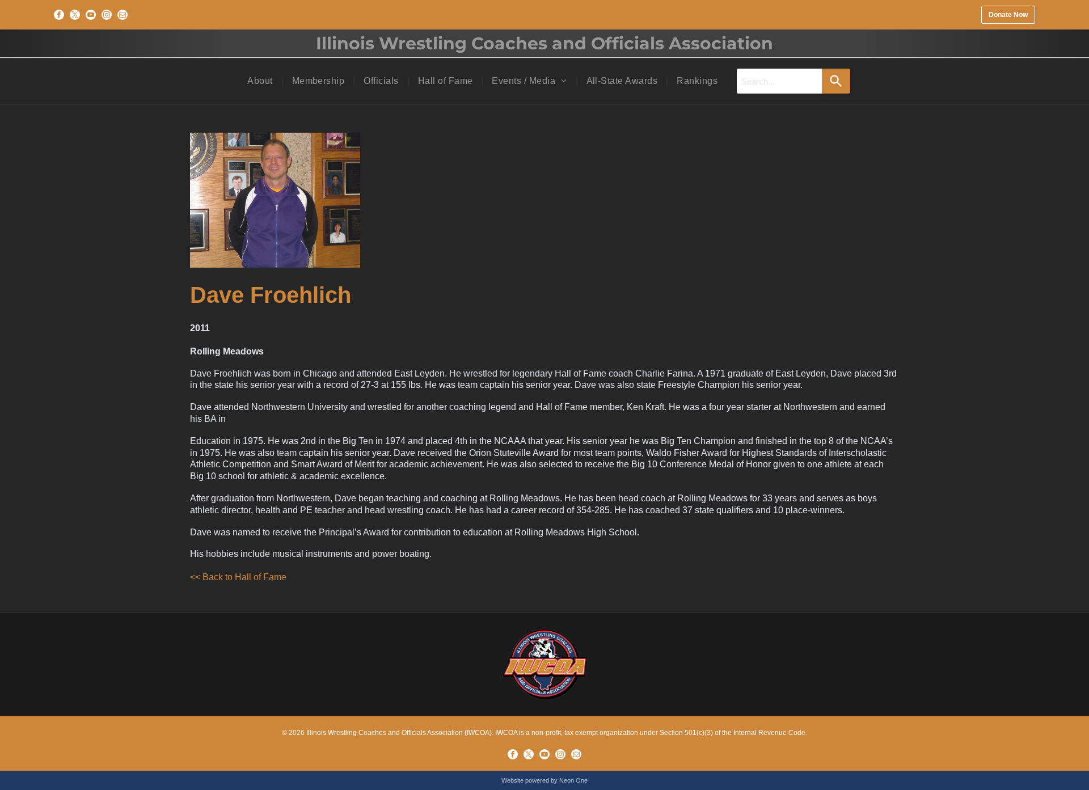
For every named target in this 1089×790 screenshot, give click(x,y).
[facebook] (59, 15)
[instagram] (107, 15)
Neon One (573, 780)
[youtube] (91, 15)
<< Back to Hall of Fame (238, 577)
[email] (122, 15)
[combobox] (779, 81)
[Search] (836, 81)
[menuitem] (261, 81)
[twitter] (75, 15)
